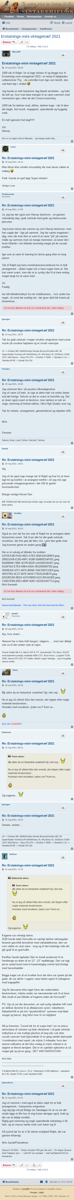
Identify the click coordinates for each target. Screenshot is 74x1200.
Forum (20, 16)
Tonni (15, 670)
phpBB (26, 1189)
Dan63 (5, 449)
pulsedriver (7, 1083)
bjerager (6, 319)
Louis (13, 147)
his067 (15, 614)
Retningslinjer (34, 16)
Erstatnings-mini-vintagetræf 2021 (30, 36)
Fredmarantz (8, 194)
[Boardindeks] (37, 6)
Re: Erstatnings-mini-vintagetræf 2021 (28, 158)
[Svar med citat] (63, 55)
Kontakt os (50, 16)
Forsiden (9, 16)
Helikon (13, 854)
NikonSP (16, 52)
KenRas (18, 513)
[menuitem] (6, 22)
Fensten (6, 369)
